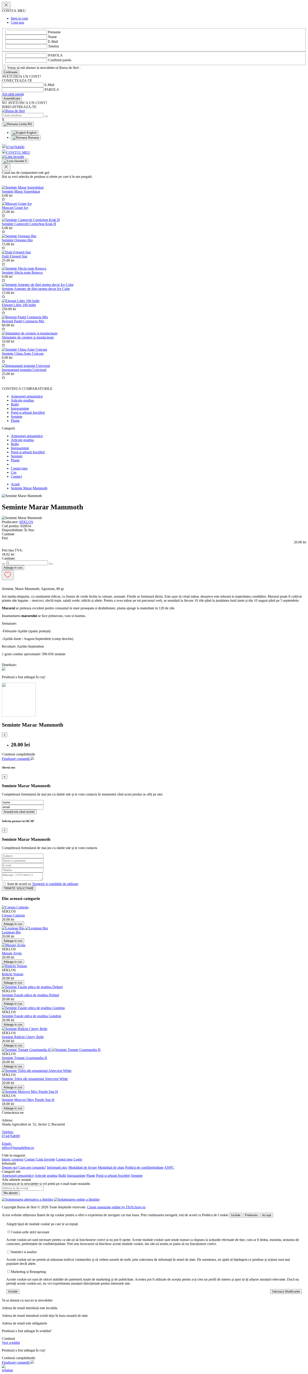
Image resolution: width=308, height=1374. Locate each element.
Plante (15, 421)
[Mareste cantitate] (51, 564)
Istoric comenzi (12, 1159)
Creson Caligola (13, 915)
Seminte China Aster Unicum (23, 353)
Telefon (53, 46)
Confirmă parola (59, 60)
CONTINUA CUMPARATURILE (27, 389)
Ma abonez (11, 1193)
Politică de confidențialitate (144, 1167)
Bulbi (15, 404)
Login (78, 1159)
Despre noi (9, 1167)
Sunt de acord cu (42, 884)
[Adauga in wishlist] (3, 199)
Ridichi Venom (12, 974)
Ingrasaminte (20, 408)
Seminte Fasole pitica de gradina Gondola (31, 1016)
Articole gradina (22, 400)
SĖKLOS (26, 522)
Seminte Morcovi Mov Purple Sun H (28, 1100)
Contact (16, 476)
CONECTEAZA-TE (17, 80)
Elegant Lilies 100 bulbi (19, 305)
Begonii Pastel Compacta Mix (23, 321)
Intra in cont (19, 18)
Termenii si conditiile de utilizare (55, 884)
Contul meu (19, 468)
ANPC (169, 1167)
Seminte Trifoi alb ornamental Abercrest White (35, 1079)
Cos (13, 472)
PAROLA (55, 55)
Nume (52, 37)
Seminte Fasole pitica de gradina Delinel (30, 995)
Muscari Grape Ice (15, 208)
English (31, 132)
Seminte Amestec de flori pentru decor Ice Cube (36, 289)
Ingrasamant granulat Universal (24, 370)
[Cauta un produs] (46, 116)
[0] (13, 156)
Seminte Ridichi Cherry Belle (23, 1037)
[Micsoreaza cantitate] (3, 564)
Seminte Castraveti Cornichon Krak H (29, 224)
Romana (33, 137)
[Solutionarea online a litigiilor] (77, 1199)
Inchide (235, 1215)
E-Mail (53, 41)
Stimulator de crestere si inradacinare (28, 337)
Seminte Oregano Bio (17, 240)
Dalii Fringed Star (14, 256)
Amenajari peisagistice (27, 396)
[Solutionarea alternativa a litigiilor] (28, 1199)
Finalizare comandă (16, 759)
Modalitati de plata (111, 1167)
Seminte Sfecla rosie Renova (22, 272)
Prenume (54, 32)
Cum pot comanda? (32, 1167)
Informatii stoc (57, 1167)
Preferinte (251, 1215)
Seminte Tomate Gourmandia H (24, 1058)
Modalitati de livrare (82, 1167)
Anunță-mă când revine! (19, 812)
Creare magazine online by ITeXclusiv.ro (116, 1207)
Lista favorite (45, 1159)
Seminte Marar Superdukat (21, 191)
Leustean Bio (11, 932)
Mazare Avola (12, 953)
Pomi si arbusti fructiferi (28, 412)
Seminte (16, 416)
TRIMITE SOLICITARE (19, 888)
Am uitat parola (13, 94)
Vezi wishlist (11, 1343)
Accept (266, 1215)
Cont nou (17, 22)
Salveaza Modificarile (286, 1291)
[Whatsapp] (7, 1370)
